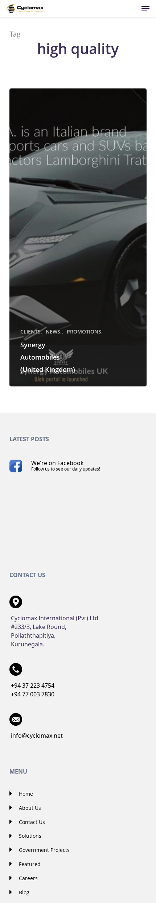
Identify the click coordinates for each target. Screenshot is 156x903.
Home (25, 793)
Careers (27, 878)
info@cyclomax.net (37, 736)
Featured (29, 864)
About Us (29, 807)
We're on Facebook (65, 465)
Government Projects (43, 849)
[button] (145, 8)
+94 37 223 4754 (32, 685)
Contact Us (31, 822)
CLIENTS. (31, 331)
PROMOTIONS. (85, 331)
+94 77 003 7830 (32, 694)
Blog (23, 892)
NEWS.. (54, 331)
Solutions (29, 835)
